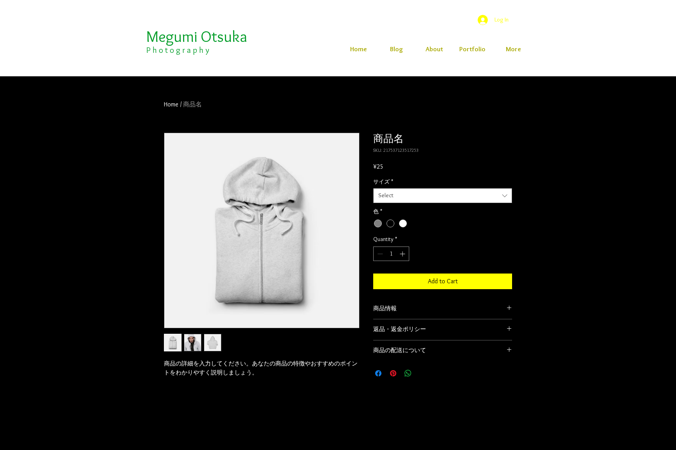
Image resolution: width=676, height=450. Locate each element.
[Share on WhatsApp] (408, 373)
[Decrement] (379, 254)
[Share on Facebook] (378, 373)
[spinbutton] (391, 254)
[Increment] (403, 254)
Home (171, 104)
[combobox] (442, 195)
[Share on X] (423, 373)
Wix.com (488, 447)
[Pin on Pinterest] (393, 373)
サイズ (383, 181)
